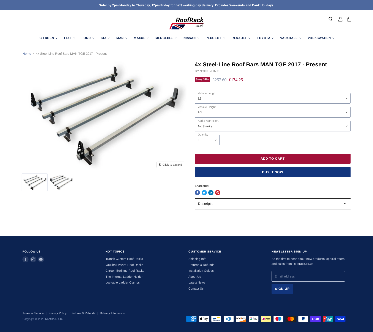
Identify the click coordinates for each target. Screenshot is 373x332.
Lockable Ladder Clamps (123, 282)
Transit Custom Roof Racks (124, 258)
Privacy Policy (58, 313)
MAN (120, 38)
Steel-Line (209, 71)
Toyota (264, 38)
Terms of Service (33, 313)
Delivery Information (112, 313)
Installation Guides (201, 270)
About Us (194, 276)
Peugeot (214, 38)
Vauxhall (289, 38)
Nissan (190, 38)
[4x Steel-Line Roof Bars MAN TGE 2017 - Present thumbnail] (34, 182)
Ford (87, 38)
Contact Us (196, 288)
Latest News (196, 282)
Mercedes (164, 38)
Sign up (282, 288)
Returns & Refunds (201, 265)
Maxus (140, 38)
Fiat (68, 38)
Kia (104, 38)
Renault (240, 38)
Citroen (47, 38)
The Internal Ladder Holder (124, 276)
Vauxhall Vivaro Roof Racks (124, 265)
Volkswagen (320, 38)
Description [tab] (206, 204)
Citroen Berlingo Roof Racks (125, 270)
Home (26, 53)
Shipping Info (197, 258)
